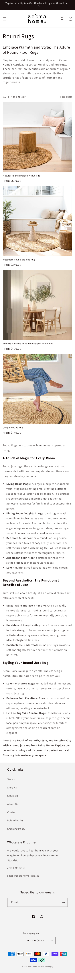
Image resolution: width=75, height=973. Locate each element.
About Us (12, 804)
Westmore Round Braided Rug (19, 259)
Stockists (12, 795)
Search (11, 779)
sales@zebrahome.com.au (23, 875)
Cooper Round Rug (13, 427)
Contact (12, 812)
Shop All (12, 787)
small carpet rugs (36, 567)
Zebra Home (32, 967)
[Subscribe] (64, 902)
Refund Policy (15, 820)
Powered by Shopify (45, 967)
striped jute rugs (16, 562)
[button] (5, 19)
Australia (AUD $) (36, 940)
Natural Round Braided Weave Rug (21, 175)
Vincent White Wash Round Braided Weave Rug (28, 343)
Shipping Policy (16, 828)
